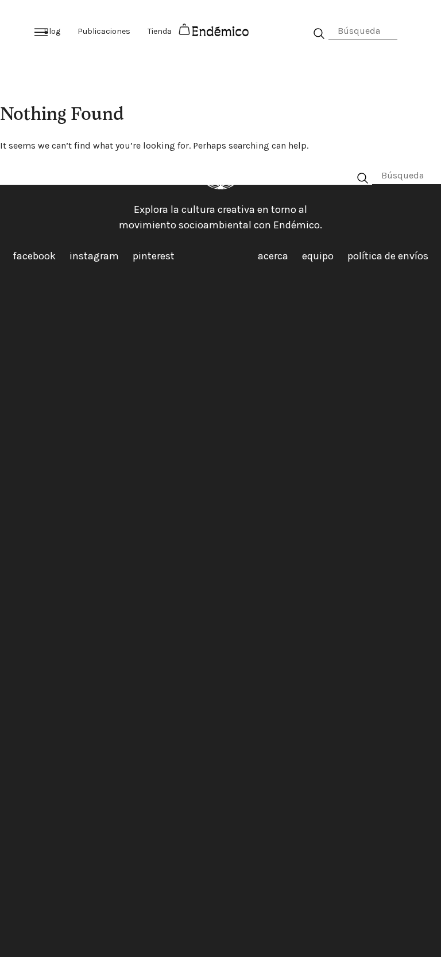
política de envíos (387, 256)
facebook (34, 256)
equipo (318, 256)
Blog (52, 31)
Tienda (160, 31)
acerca (273, 256)
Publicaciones (104, 31)
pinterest (154, 256)
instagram (94, 256)
